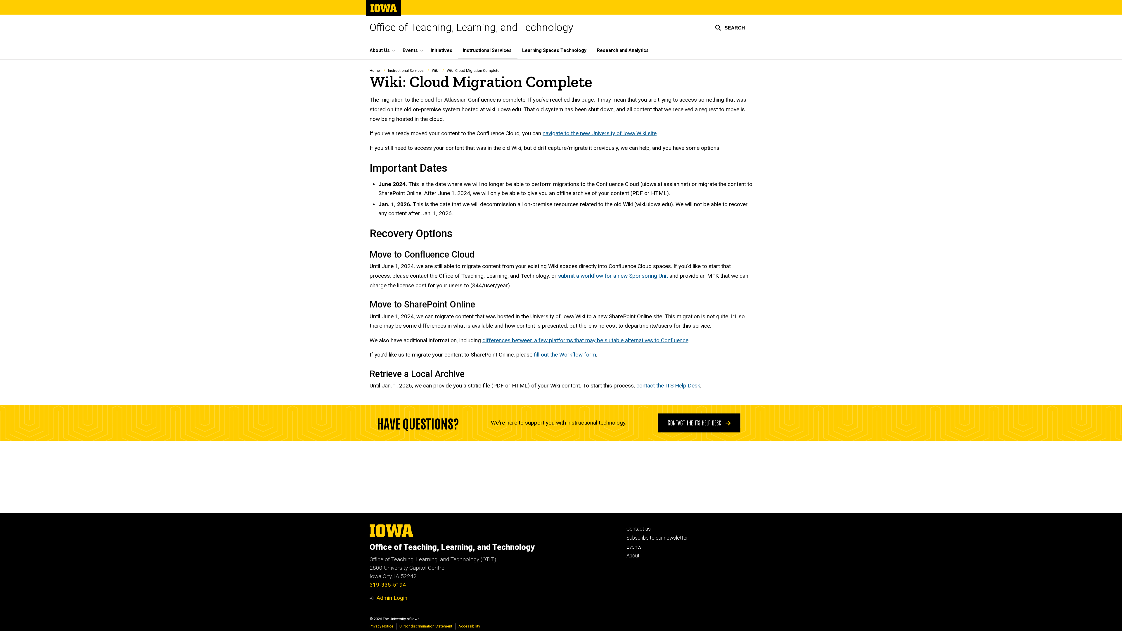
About (633, 556)
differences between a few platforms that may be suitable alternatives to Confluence (585, 340)
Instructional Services (487, 50)
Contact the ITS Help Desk (695, 422)
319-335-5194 (388, 584)
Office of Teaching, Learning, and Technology (471, 27)
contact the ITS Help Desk (668, 385)
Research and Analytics (623, 50)
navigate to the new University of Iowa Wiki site (600, 133)
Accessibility (469, 626)
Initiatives (441, 50)
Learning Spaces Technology (554, 50)
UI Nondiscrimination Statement (425, 626)
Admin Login (391, 598)
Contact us (638, 529)
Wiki (435, 70)
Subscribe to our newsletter (657, 538)
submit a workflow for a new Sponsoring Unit (613, 275)
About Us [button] (380, 50)
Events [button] (410, 50)
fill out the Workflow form (565, 354)
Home (375, 70)
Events (634, 547)
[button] (730, 28)
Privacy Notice (381, 626)
